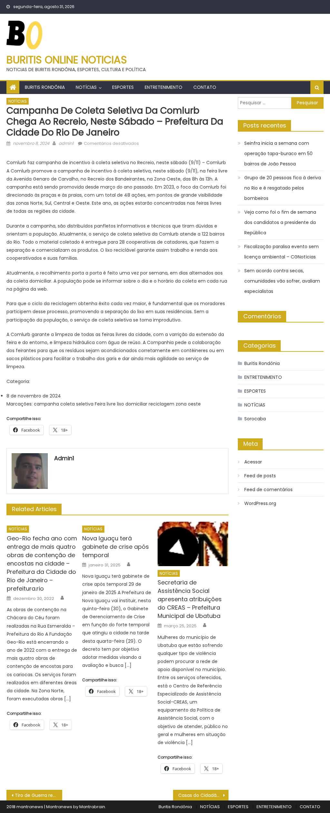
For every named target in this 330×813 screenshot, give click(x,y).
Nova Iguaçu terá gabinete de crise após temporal (115, 546)
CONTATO (204, 87)
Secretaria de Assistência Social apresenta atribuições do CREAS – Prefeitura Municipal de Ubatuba (190, 599)
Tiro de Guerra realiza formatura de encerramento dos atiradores (38, 795)
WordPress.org (260, 503)
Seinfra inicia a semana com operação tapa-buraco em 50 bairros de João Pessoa (278, 153)
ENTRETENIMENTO (163, 87)
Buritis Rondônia (45, 87)
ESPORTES (123, 87)
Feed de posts (260, 475)
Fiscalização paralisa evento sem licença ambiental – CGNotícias (281, 251)
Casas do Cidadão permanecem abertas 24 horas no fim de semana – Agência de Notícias (203, 795)
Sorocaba (255, 419)
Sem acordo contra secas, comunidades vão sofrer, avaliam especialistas (282, 280)
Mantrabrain (92, 807)
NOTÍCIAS (86, 87)
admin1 (66, 143)
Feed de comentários (268, 489)
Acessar (253, 462)
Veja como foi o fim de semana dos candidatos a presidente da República (280, 222)
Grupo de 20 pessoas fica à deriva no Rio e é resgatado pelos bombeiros (282, 187)
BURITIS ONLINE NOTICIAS (66, 59)
